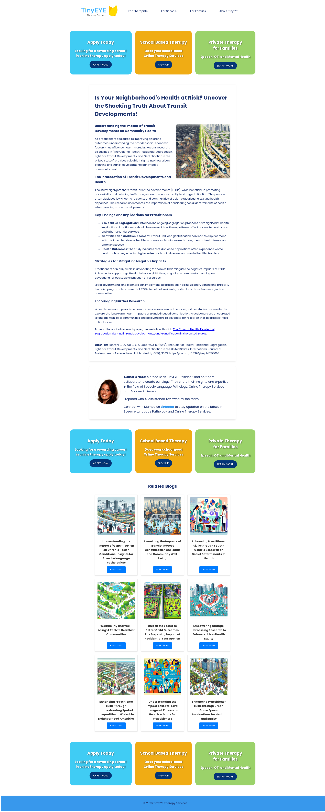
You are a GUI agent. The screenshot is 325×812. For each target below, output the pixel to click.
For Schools (169, 11)
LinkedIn (167, 407)
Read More (118, 570)
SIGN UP (163, 65)
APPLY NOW (100, 65)
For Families (198, 11)
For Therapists (138, 11)
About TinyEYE (228, 11)
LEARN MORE (225, 66)
